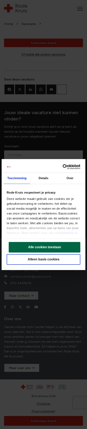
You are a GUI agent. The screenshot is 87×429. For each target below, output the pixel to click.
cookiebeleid (64, 233)
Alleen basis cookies (43, 259)
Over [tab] (70, 178)
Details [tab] (44, 178)
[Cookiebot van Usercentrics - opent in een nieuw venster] (62, 166)
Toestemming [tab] (17, 178)
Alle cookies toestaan (44, 247)
